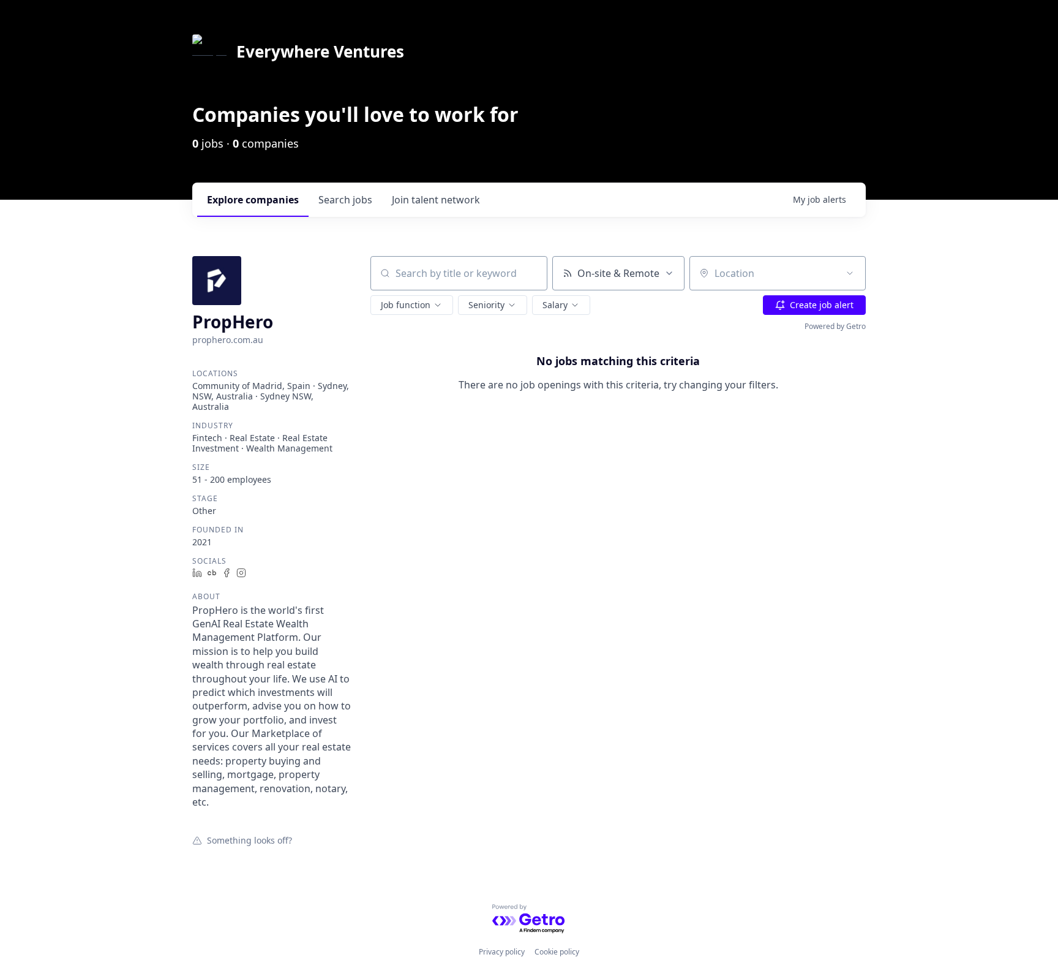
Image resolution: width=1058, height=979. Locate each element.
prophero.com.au (227, 340)
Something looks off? (249, 839)
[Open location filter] (849, 273)
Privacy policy (502, 952)
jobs (345, 199)
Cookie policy (557, 952)
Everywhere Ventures (320, 51)
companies (253, 199)
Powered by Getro (835, 326)
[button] (411, 305)
